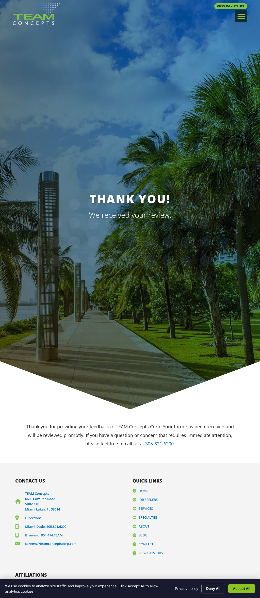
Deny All (213, 588)
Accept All (241, 588)
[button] (241, 16)
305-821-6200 (159, 444)
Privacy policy (186, 588)
